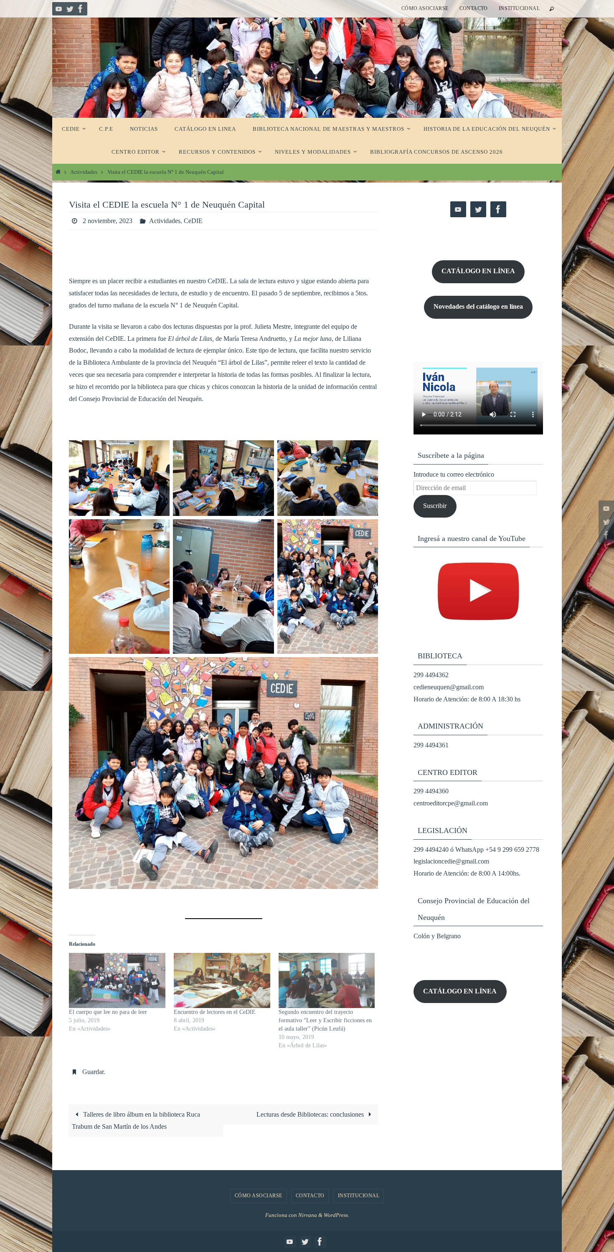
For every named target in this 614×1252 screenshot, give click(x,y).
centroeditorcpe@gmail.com (451, 803)
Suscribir (435, 505)
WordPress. (336, 1215)
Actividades (83, 172)
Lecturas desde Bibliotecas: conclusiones (310, 1114)
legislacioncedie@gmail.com (451, 861)
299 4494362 (431, 674)
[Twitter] (69, 8)
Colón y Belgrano (437, 936)
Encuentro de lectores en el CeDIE (215, 1012)
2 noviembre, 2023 (107, 220)
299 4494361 (431, 745)
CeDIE (193, 220)
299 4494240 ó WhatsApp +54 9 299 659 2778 (476, 849)
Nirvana (307, 1215)
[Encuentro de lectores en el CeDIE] (222, 980)
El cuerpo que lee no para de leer (108, 1012)
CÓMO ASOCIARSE (425, 8)
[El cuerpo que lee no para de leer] (117, 980)
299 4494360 (431, 791)
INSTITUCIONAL (519, 8)
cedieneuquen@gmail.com (449, 687)
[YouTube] (59, 8)
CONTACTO (473, 8)
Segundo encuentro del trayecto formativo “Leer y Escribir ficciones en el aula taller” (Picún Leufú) (325, 1020)
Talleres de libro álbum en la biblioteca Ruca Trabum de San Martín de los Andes (136, 1120)
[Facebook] (80, 8)
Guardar (93, 1071)
